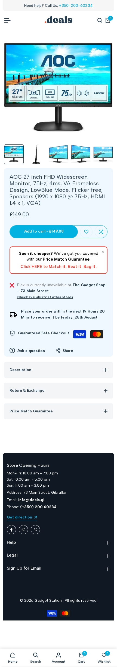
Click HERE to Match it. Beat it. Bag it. (58, 266)
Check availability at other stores (45, 297)
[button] (86, 232)
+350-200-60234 (76, 5)
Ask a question (30, 350)
